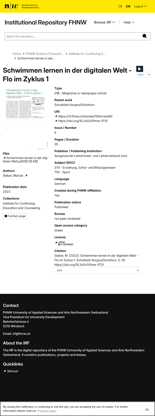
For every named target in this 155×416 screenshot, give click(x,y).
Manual (12, 371)
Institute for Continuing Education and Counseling (87, 54)
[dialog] (77, 409)
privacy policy (48, 410)
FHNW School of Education (45, 54)
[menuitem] (106, 22)
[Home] (22, 6)
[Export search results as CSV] (139, 69)
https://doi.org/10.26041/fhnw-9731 (82, 121)
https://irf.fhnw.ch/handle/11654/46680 (85, 116)
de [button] (121, 6)
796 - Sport (62, 172)
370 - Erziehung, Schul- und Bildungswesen (84, 167)
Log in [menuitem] (139, 6)
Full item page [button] (16, 216)
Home (16, 54)
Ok (147, 409)
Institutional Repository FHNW (46, 22)
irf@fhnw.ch (21, 334)
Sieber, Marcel (13, 175)
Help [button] (128, 22)
